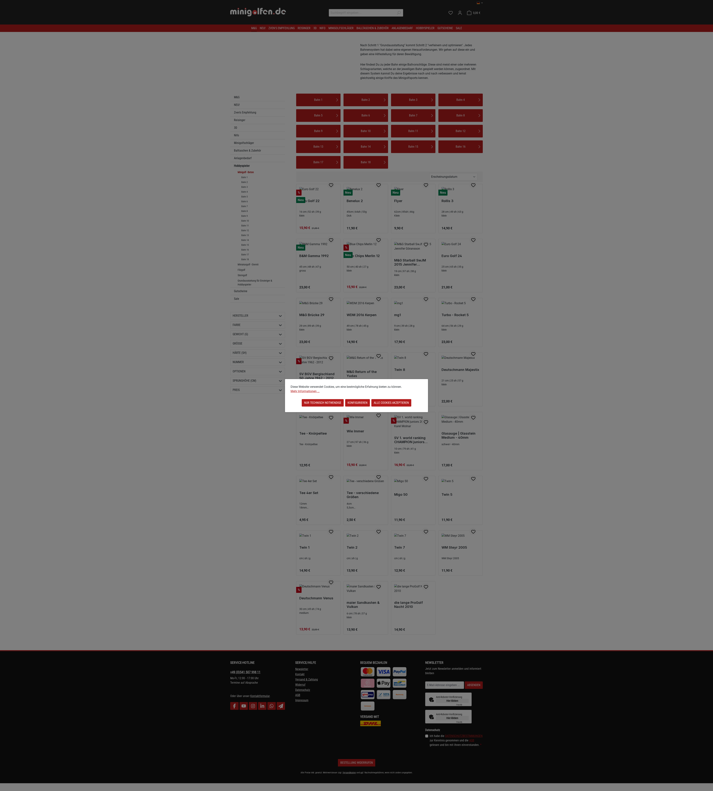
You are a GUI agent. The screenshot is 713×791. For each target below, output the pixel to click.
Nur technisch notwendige (322, 403)
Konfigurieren (357, 403)
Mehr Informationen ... (305, 391)
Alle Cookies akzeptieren (391, 403)
